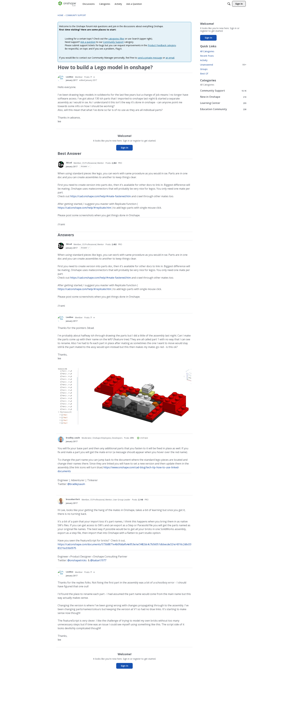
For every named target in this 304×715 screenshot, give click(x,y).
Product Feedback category (162, 45)
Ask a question (87, 41)
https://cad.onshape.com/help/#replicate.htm (84, 207)
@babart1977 (98, 560)
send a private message (150, 57)
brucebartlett (73, 499)
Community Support (113, 41)
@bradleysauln (76, 484)
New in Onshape (223, 97)
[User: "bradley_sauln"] (61, 439)
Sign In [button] (124, 147)
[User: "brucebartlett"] (61, 501)
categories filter (116, 38)
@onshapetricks (77, 560)
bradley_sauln (73, 437)
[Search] (229, 4)
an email (170, 57)
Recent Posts (207, 55)
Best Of (204, 73)
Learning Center (223, 103)
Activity (203, 60)
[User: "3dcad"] (61, 164)
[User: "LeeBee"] (61, 78)
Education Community (223, 109)
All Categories (207, 51)
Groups (204, 69)
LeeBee (69, 77)
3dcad (69, 162)
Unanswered (223, 64)
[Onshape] (67, 3)
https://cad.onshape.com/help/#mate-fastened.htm (100, 196)
